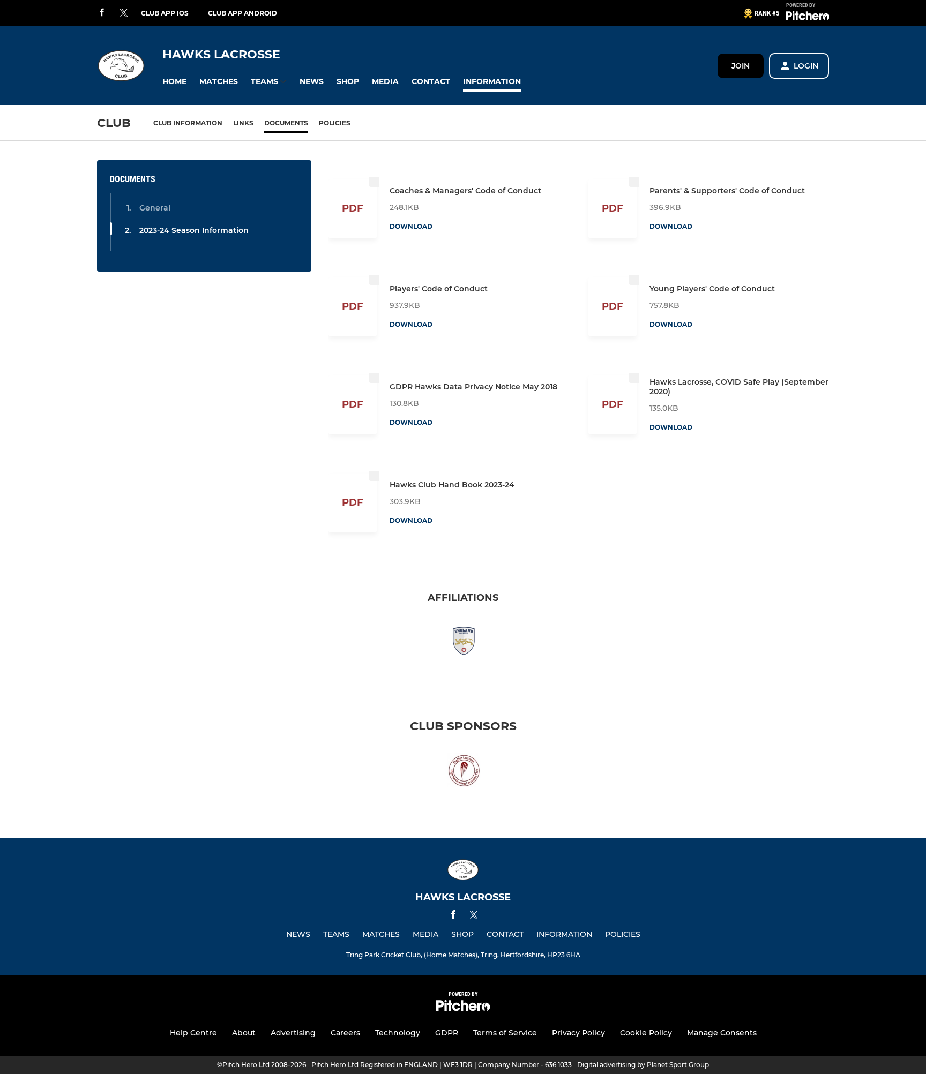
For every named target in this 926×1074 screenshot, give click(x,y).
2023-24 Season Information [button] (194, 230)
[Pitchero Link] (807, 17)
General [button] (154, 208)
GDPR (446, 1033)
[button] (174, 81)
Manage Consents (722, 1033)
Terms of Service (505, 1033)
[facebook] (102, 13)
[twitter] (124, 13)
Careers (345, 1033)
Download (411, 226)
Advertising (293, 1033)
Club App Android (242, 13)
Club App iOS (165, 13)
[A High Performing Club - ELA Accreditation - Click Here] (463, 773)
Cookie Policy (646, 1033)
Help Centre (193, 1033)
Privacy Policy (578, 1033)
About (244, 1033)
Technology (397, 1033)
